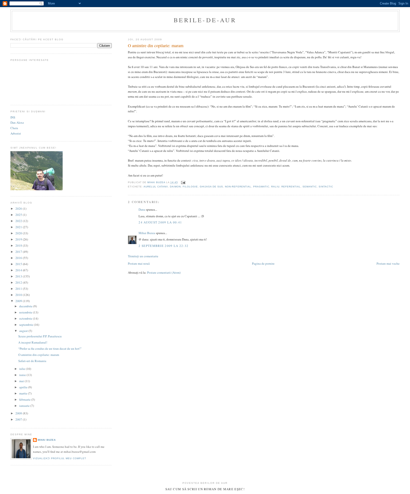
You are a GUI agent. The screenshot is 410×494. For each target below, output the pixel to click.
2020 (19, 233)
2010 (19, 295)
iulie (22, 369)
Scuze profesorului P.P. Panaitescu (40, 336)
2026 (19, 208)
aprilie (23, 387)
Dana (142, 209)
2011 (19, 288)
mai (22, 381)
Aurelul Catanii (156, 186)
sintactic (326, 186)
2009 (19, 301)
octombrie (26, 318)
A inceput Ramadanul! (32, 342)
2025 (19, 215)
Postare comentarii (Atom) (164, 272)
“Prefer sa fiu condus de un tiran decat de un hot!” (50, 348)
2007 (19, 419)
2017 (19, 251)
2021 (19, 227)
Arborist (15, 133)
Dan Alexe (17, 122)
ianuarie (24, 405)
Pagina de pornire (263, 263)
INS (12, 117)
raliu (275, 186)
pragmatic (261, 186)
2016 (19, 258)
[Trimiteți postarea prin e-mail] (183, 182)
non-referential (238, 186)
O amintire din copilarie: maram (38, 355)
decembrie (26, 306)
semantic (310, 186)
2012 (19, 282)
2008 (19, 413)
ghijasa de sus (211, 186)
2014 (19, 270)
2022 (19, 221)
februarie (25, 399)
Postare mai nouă (139, 263)
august (23, 331)
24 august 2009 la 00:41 (160, 222)
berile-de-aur (205, 20)
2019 (19, 239)
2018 (19, 245)
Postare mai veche (388, 263)
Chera (14, 128)
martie (23, 393)
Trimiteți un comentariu (143, 256)
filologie (190, 186)
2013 (19, 276)
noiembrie (26, 312)
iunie (23, 375)
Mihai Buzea (147, 233)
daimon (175, 186)
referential (291, 186)
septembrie (26, 324)
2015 (19, 264)
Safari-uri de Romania (32, 361)
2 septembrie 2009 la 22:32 (163, 246)
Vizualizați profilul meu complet (59, 458)
